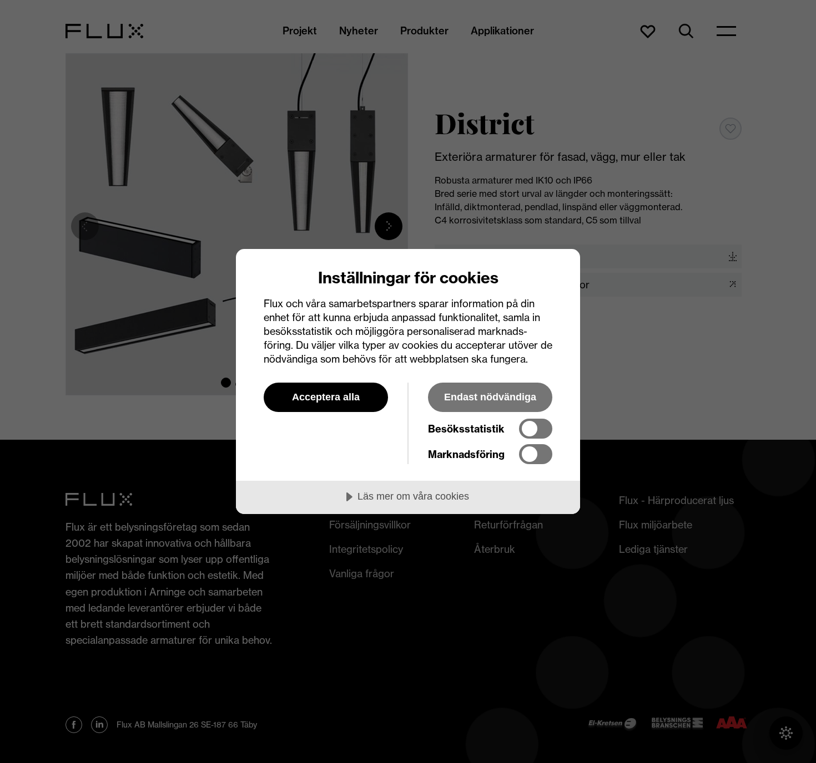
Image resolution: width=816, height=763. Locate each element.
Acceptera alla (326, 397)
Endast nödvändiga (490, 397)
